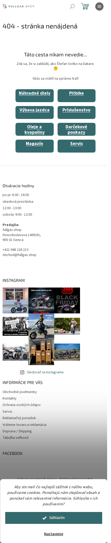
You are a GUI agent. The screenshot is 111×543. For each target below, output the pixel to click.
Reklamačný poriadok (19, 418)
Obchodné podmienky (20, 392)
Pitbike (76, 93)
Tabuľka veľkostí (15, 437)
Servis (76, 143)
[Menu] (99, 6)
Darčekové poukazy (76, 130)
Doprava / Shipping (17, 431)
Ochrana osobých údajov (22, 405)
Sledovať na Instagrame (45, 372)
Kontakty (10, 398)
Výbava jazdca (35, 110)
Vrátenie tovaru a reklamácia (24, 424)
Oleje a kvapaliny (35, 130)
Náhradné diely (34, 93)
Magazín (34, 143)
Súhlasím (57, 518)
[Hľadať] (72, 6)
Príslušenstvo (76, 110)
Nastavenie (53, 534)
